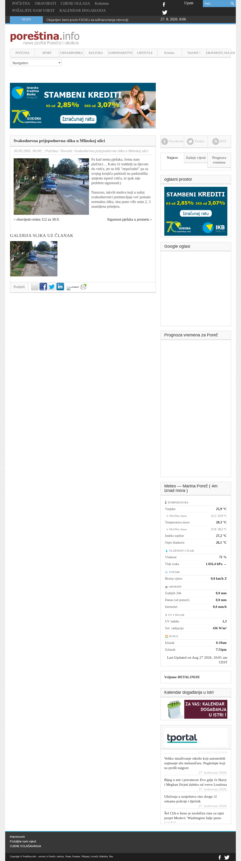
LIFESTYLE (145, 53)
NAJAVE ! (194, 53)
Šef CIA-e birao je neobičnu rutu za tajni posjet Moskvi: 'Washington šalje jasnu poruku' (194, 811)
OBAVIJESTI (45, 3)
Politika (169, 53)
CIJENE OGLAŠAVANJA (25, 846)
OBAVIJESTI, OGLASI (218, 53)
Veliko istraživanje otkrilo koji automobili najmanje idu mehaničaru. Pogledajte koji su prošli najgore (194, 756)
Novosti (66, 151)
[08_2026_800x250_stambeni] (83, 105)
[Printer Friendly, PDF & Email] (83, 287)
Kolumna (102, 3)
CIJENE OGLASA (75, 3)
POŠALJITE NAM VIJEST (33, 10)
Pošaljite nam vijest (23, 841)
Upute (188, 3)
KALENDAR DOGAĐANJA (83, 10)
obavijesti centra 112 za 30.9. (38, 219)
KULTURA (96, 53)
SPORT (47, 53)
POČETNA (21, 3)
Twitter (165, 12)
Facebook (164, 4)
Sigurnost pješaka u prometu (128, 219)
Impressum (17, 836)
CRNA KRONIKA (71, 53)
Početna (51, 151)
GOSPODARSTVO (120, 53)
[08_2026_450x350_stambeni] (195, 211)
